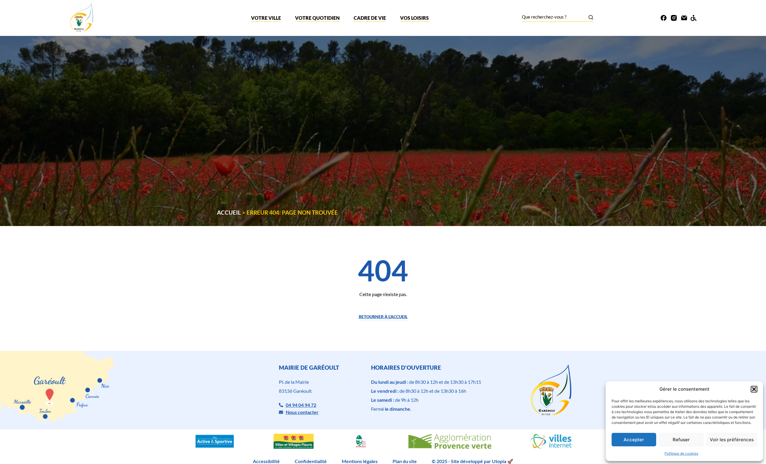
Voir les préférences (732, 439)
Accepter (634, 439)
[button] (754, 389)
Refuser (681, 439)
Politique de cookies (681, 453)
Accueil (229, 212)
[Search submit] (591, 17)
